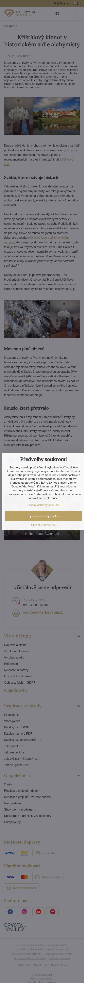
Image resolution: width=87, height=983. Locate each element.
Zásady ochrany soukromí (43, 504)
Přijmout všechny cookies (44, 516)
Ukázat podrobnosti (43, 525)
